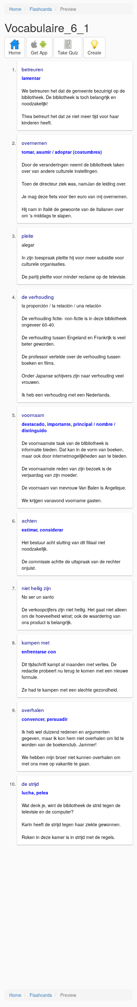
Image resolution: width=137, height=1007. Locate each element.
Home (15, 9)
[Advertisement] (68, 917)
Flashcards (41, 9)
